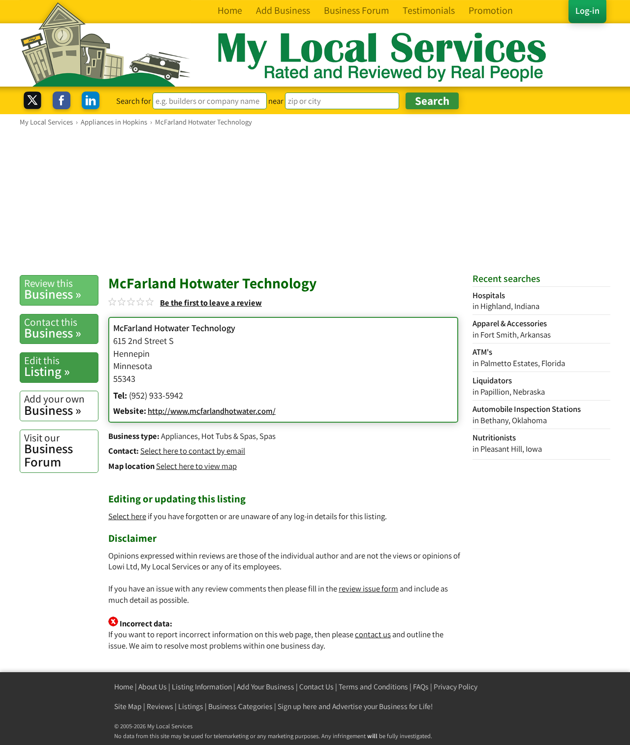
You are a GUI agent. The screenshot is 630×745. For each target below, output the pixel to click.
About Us (152, 686)
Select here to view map (196, 466)
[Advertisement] (315, 200)
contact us (373, 634)
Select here (127, 516)
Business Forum (48, 450)
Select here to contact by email (192, 450)
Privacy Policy (455, 686)
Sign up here (297, 706)
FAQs (421, 686)
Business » (52, 289)
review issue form (368, 588)
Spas (267, 436)
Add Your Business (265, 686)
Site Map (128, 706)
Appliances (179, 436)
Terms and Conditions (373, 686)
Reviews (160, 706)
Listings (190, 706)
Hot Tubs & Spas (228, 436)
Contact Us (316, 686)
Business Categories (240, 706)
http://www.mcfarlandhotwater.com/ (212, 410)
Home (123, 686)
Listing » (47, 366)
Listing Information (202, 686)
